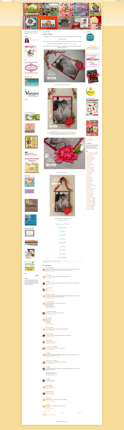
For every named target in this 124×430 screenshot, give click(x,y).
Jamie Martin (62, 253)
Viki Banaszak (48, 327)
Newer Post (45, 412)
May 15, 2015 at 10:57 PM (50, 375)
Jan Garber (48, 340)
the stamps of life (90, 209)
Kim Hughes (89, 173)
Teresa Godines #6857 (50, 311)
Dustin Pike (89, 160)
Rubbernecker (89, 184)
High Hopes (89, 168)
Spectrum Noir (89, 190)
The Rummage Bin (90, 200)
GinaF (47, 353)
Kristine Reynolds (59, 224)
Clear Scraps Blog (62, 257)
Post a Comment (47, 410)
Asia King (62, 246)
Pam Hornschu (62, 235)
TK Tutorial (89, 196)
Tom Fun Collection (90, 202)
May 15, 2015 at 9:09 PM (50, 363)
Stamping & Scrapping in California (54, 6)
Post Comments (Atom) (51, 414)
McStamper (48, 385)
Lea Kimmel (62, 231)
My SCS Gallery (89, 140)
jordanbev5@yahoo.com (50, 360)
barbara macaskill (49, 294)
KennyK (88, 172)
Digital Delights (89, 156)
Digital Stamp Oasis (90, 158)
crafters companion (90, 204)
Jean (46, 378)
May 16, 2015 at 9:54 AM (50, 394)
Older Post (80, 412)
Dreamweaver (89, 159)
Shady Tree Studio (90, 188)
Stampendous (47, 262)
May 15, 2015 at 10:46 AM (50, 330)
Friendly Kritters (89, 164)
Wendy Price (62, 239)
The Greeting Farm (90, 197)
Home (62, 412)
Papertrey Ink (89, 180)
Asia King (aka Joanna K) (50, 346)
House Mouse (89, 169)
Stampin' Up (89, 194)
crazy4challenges (90, 205)
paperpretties (89, 206)
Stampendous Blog (62, 220)
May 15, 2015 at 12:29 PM (50, 343)
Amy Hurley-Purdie (62, 227)
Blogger (66, 421)
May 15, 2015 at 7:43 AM (50, 290)
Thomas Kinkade (90, 201)
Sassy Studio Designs (91, 185)
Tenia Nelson (62, 250)
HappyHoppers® (90, 167)
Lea (46, 281)
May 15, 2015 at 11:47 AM (50, 336)
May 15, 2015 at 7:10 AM (50, 284)
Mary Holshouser (49, 301)
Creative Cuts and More (91, 154)
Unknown (47, 275)
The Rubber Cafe (90, 198)
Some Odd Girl (89, 189)
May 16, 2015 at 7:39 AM (50, 388)
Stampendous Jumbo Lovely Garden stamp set (66, 131)
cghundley (47, 317)
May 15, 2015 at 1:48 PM (50, 349)
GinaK (88, 165)
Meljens (88, 176)
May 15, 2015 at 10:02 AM (50, 314)
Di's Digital (89, 155)
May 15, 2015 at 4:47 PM (50, 357)
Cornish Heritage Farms (91, 152)
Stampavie (89, 192)
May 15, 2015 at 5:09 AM (50, 278)
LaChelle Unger (48, 391)
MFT (87, 175)
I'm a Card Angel (90, 139)
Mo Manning (89, 177)
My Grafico (89, 179)
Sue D (47, 404)
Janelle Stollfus (62, 242)
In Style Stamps (89, 171)
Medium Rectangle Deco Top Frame (70, 43)
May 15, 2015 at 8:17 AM (50, 298)
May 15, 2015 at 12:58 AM (50, 271)
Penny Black (89, 181)
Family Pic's (89, 163)
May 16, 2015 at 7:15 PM (50, 408)
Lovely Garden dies (70, 134)
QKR (88, 183)
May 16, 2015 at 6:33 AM (50, 381)
